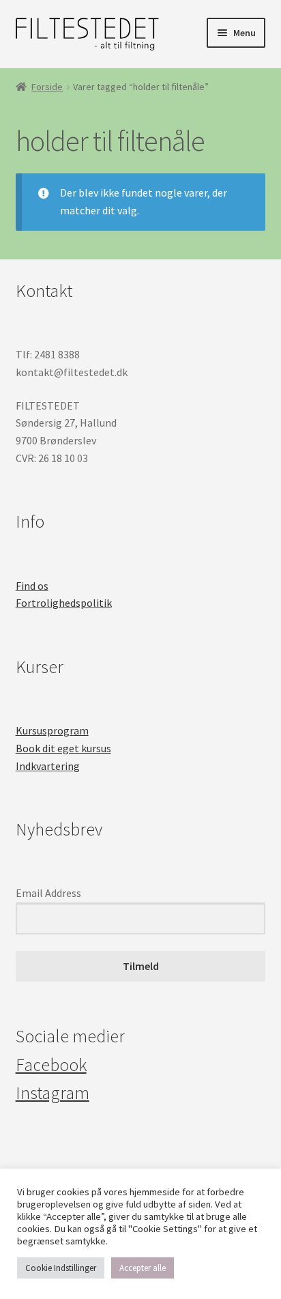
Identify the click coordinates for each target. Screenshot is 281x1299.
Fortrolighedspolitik (64, 603)
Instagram (52, 1093)
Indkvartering (48, 766)
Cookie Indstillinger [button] (60, 1268)
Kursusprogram (52, 730)
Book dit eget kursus (63, 748)
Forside (47, 87)
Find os (32, 586)
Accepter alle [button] (142, 1268)
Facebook (51, 1065)
